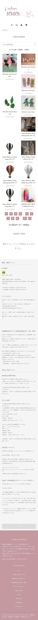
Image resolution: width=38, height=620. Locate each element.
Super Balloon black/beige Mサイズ (10, 205)
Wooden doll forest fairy (10, 75)
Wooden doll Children (28, 68)
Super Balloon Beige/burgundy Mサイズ (10, 182)
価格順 (20, 49)
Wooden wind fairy (28, 112)
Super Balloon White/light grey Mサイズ (28, 182)
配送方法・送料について (19, 578)
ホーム (19, 570)
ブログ (19, 594)
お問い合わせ (19, 590)
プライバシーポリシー (19, 586)
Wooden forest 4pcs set (10, 113)
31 (25, 218)
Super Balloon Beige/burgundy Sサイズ (28, 134)
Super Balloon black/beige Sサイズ (10, 158)
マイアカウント (19, 606)
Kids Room (4, 30)
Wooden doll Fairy (28, 90)
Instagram (19, 602)
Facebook (19, 598)
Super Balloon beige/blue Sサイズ (28, 158)
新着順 (27, 49)
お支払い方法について (19, 574)
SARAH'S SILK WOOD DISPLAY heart (28, 205)
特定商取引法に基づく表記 (19, 582)
